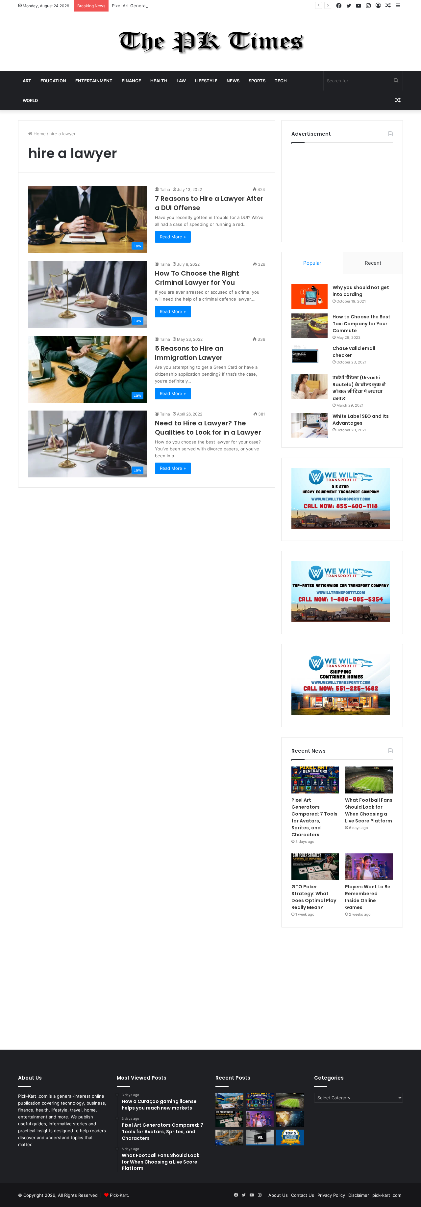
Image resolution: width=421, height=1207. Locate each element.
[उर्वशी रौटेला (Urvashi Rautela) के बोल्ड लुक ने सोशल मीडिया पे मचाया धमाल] (309, 386)
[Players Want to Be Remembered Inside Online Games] (369, 866)
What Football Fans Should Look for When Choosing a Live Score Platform (368, 810)
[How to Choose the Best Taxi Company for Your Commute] (309, 325)
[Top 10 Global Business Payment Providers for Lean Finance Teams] (290, 1119)
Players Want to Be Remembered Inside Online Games (367, 897)
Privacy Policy (331, 1195)
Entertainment (93, 80)
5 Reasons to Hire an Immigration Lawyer (189, 353)
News (233, 80)
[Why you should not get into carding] (309, 296)
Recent (373, 263)
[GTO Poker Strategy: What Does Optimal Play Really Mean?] (315, 866)
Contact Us (302, 1195)
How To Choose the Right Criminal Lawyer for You (197, 278)
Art (27, 80)
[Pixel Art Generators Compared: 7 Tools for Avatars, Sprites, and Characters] (315, 779)
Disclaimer (358, 1195)
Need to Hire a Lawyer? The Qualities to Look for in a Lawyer (208, 427)
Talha (165, 189)
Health (158, 80)
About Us (278, 1195)
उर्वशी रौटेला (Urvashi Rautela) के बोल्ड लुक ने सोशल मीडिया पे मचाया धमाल (359, 388)
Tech (281, 80)
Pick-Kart (119, 1195)
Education (53, 80)
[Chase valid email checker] (309, 357)
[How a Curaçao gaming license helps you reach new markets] (229, 1101)
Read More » (173, 236)
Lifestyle (206, 80)
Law (181, 80)
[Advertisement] (342, 190)
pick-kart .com (386, 1195)
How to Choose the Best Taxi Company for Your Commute (361, 323)
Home (39, 133)
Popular (312, 263)
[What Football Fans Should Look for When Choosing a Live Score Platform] (369, 779)
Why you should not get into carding (361, 291)
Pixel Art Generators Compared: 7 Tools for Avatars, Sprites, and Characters (190, 5)
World (30, 100)
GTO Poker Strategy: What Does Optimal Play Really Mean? (313, 897)
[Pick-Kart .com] (210, 41)
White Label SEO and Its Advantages (361, 419)
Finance (131, 80)
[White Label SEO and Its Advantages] (309, 425)
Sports (257, 80)
